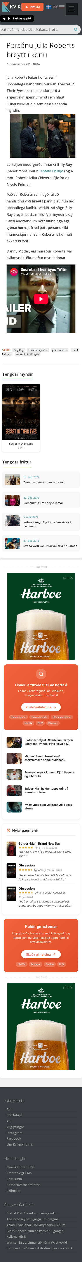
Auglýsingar (15, 1127)
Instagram (15, 1133)
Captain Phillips (51, 171)
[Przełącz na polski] (62, 7)
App (9, 1109)
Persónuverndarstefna (23, 1185)
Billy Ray (19, 350)
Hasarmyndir (18, 717)
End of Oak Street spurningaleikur (32, 1213)
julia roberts (59, 350)
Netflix (28, 723)
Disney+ (53, 723)
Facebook (14, 1138)
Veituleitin (14, 1179)
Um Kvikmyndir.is (20, 1144)
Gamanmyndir (39, 717)
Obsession (27, 865)
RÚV (40, 723)
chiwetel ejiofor (37, 350)
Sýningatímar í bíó (20, 1167)
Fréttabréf (15, 1115)
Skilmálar (14, 1191)
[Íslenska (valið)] (48, 7)
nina (37, 847)
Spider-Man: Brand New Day (40, 843)
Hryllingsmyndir (62, 717)
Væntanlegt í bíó (19, 1173)
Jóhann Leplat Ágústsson (50, 892)
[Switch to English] (55, 7)
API (9, 1121)
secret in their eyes (27, 354)
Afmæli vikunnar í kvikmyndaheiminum (36, 1225)
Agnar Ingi (39, 870)
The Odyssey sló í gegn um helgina (33, 1219)
